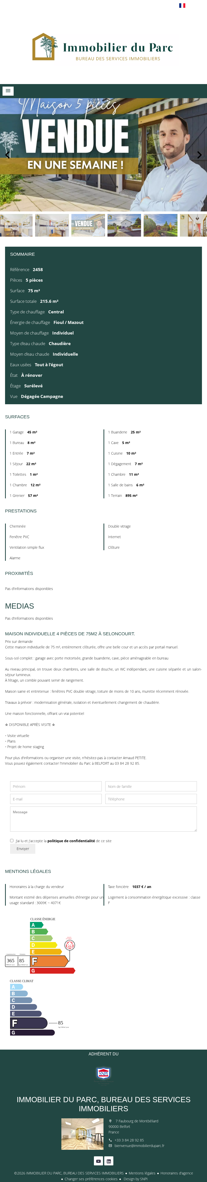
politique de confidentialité (71, 840)
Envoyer (23, 848)
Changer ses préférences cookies (91, 1178)
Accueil (103, 46)
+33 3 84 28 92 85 (129, 1140)
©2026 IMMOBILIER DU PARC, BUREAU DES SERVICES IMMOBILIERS (69, 1173)
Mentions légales (142, 1173)
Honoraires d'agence (177, 1173)
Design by (135, 1178)
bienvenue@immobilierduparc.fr (139, 1145)
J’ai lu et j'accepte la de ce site (64, 840)
